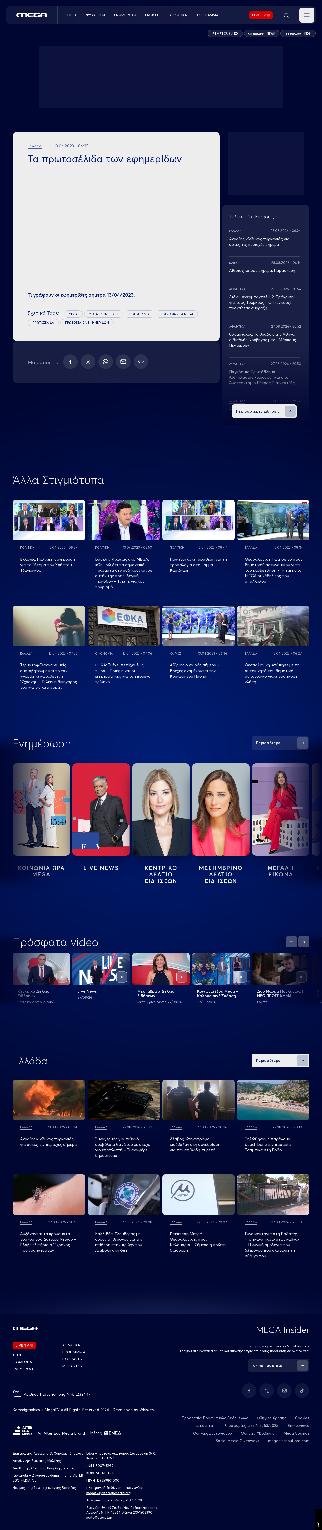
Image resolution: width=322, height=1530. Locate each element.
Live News (101, 867)
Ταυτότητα (203, 1425)
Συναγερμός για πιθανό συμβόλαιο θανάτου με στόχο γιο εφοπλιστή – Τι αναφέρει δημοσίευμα (122, 1147)
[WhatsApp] (105, 361)
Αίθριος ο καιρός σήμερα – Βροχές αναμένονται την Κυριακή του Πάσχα (195, 670)
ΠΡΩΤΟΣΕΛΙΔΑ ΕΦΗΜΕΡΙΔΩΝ (87, 322)
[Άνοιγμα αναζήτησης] (286, 15)
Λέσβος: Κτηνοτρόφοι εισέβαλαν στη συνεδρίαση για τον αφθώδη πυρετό (195, 1144)
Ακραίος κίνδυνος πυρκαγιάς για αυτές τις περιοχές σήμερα (48, 1141)
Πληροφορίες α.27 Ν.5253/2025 (250, 1425)
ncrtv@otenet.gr (99, 1517)
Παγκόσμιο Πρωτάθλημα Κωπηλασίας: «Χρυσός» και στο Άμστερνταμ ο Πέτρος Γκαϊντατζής (262, 377)
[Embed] (140, 361)
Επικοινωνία (298, 1425)
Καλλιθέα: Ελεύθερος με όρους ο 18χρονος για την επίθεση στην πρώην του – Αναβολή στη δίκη (120, 1242)
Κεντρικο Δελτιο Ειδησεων (161, 874)
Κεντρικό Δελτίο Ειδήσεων (33, 993)
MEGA (73, 314)
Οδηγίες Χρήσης (271, 1418)
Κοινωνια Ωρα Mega (41, 871)
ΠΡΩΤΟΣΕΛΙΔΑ (43, 322)
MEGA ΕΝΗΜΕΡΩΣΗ (103, 314)
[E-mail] (123, 361)
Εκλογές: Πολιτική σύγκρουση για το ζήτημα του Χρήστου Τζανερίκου (47, 565)
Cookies (302, 1418)
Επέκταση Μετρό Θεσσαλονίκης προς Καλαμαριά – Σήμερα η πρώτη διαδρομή (198, 1242)
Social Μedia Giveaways (237, 1440)
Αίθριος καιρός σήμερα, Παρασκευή (262, 270)
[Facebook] (70, 361)
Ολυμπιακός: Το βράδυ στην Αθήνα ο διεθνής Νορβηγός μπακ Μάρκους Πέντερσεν (262, 340)
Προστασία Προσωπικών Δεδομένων (215, 1418)
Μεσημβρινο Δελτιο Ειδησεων (221, 874)
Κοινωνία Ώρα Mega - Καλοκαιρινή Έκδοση (217, 993)
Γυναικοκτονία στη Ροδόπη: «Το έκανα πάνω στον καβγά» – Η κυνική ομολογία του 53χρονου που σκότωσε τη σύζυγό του (272, 1244)
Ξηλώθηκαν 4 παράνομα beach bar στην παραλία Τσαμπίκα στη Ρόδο (268, 1144)
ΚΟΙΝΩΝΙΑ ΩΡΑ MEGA (177, 314)
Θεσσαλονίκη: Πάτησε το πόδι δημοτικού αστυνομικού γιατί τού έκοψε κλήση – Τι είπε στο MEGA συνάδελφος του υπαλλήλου (273, 570)
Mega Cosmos (296, 1433)
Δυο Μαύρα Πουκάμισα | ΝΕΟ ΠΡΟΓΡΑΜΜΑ (280, 993)
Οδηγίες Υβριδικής (258, 1433)
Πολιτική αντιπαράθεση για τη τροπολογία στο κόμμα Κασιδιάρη (198, 565)
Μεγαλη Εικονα (281, 871)
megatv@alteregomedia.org (108, 1493)
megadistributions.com (288, 1440)
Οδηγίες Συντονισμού (212, 1433)
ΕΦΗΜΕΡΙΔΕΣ (139, 314)
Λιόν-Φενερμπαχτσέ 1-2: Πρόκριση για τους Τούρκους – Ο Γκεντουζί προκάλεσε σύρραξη (261, 302)
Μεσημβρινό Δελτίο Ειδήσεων (155, 993)
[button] (306, 15)
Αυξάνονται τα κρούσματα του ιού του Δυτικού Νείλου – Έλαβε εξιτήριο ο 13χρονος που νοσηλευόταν (48, 1242)
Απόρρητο (318, 1519)
